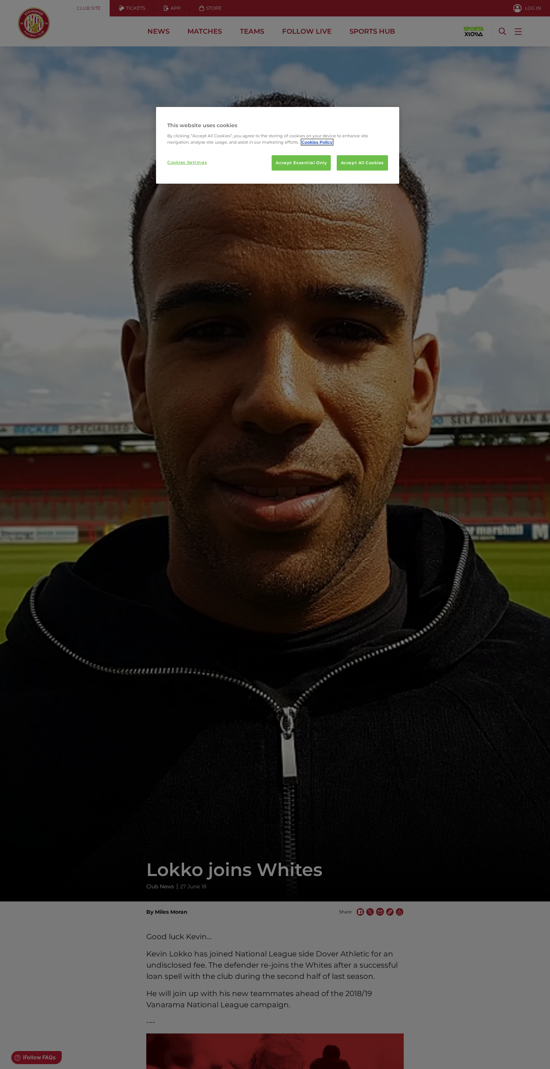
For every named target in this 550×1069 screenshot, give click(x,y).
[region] (277, 145)
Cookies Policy (317, 142)
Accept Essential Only (301, 162)
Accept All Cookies (362, 162)
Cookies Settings (187, 162)
